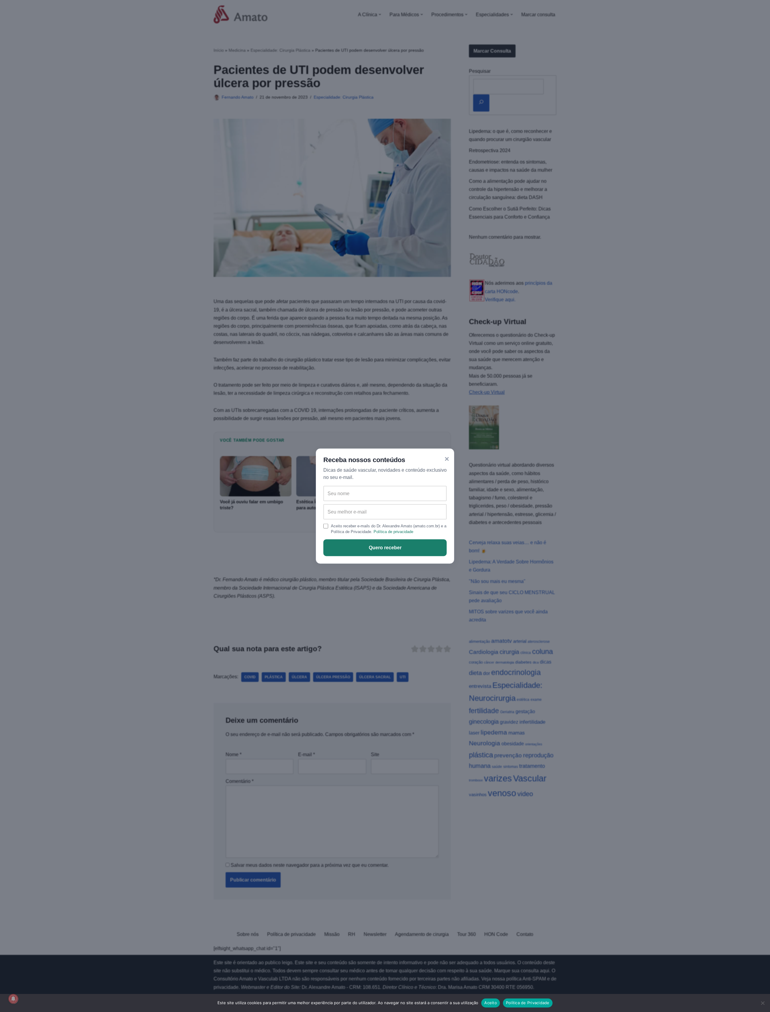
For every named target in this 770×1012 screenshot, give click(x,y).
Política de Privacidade (528, 1002)
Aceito (490, 1002)
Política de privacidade (393, 531)
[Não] (762, 1003)
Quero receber (385, 547)
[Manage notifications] (13, 999)
